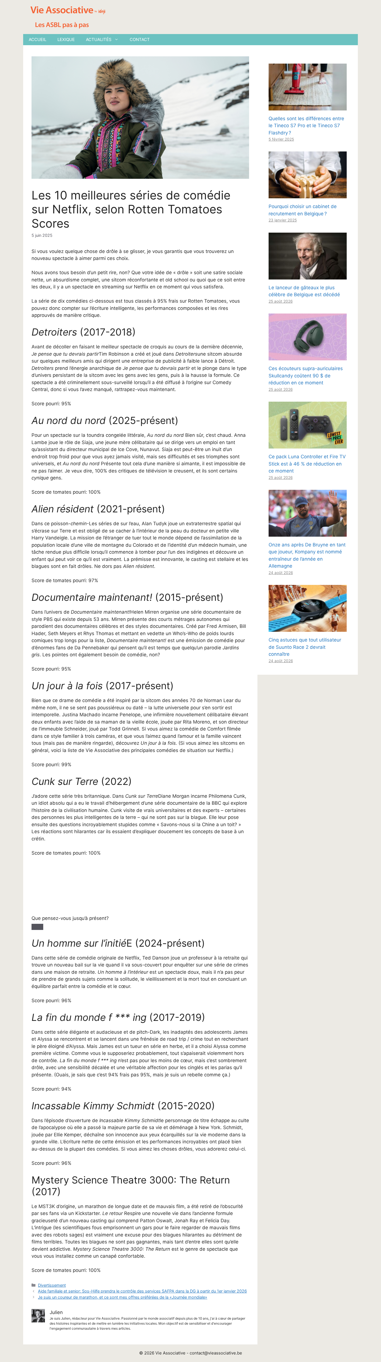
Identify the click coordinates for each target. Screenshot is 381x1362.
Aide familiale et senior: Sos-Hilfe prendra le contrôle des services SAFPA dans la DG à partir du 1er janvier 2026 (142, 1291)
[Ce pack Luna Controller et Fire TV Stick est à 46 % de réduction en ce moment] (308, 445)
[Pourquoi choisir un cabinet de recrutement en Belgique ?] (308, 194)
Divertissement (52, 1285)
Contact (140, 39)
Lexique (66, 39)
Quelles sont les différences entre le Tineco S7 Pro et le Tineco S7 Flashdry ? (306, 126)
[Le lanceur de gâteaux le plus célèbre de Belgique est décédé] (308, 275)
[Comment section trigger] (37, 927)
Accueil (37, 39)
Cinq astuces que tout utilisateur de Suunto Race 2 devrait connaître (305, 647)
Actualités (99, 39)
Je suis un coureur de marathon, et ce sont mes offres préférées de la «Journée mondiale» (122, 1297)
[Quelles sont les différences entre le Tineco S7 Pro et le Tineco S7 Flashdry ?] (308, 106)
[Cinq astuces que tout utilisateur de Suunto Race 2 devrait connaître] (308, 628)
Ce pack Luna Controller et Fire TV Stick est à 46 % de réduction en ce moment (307, 464)
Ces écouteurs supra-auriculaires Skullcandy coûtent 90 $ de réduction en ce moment (306, 375)
